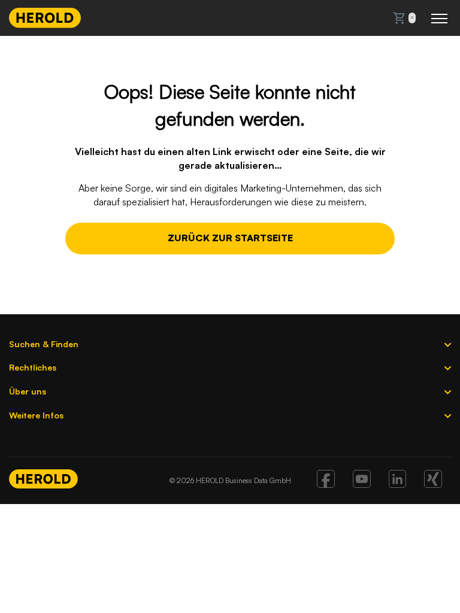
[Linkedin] (397, 484)
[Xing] (433, 484)
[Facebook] (326, 484)
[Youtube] (362, 484)
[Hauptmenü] (439, 18)
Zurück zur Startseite (230, 238)
